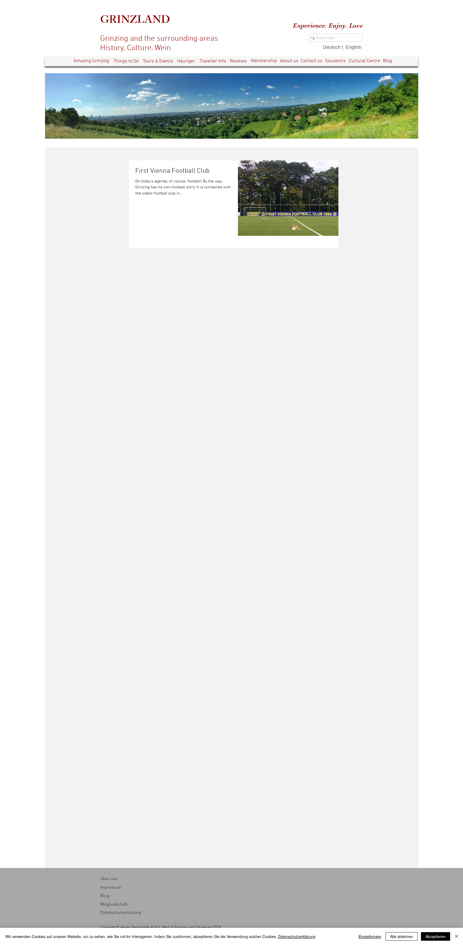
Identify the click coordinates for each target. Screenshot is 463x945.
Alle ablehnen (401, 936)
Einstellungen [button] (370, 936)
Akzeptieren (435, 936)
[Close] (456, 936)
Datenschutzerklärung (296, 936)
